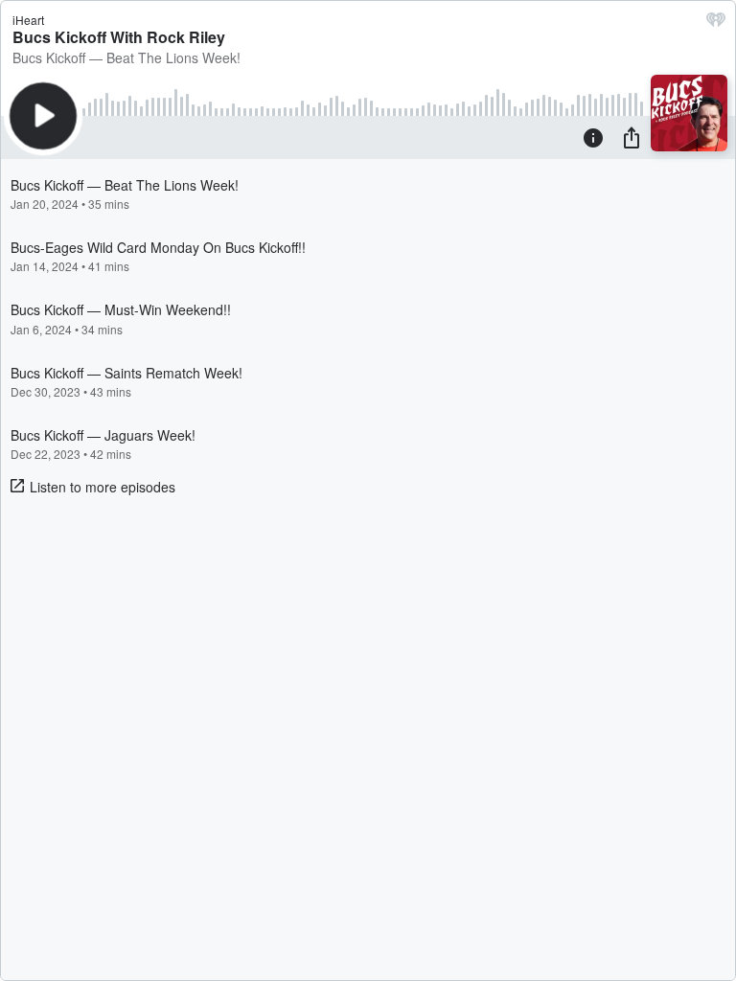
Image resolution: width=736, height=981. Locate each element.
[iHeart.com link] (715, 24)
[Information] (593, 137)
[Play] (43, 116)
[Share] (631, 137)
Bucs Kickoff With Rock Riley (118, 37)
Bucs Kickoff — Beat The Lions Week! (126, 57)
